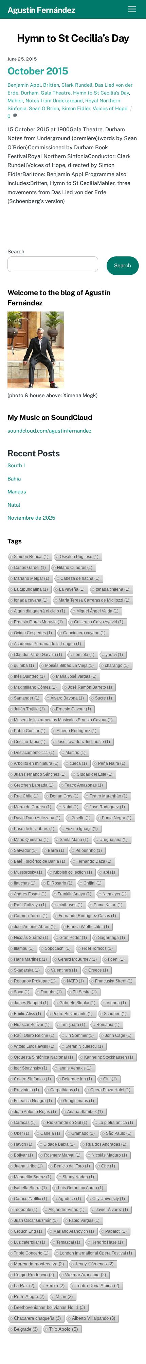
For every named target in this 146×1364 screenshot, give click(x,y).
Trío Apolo (63, 1329)
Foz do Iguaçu (82, 828)
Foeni (116, 959)
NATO (75, 981)
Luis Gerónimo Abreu (80, 1187)
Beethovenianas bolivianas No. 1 (49, 1307)
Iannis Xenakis (75, 1068)
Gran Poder (73, 937)
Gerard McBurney (77, 959)
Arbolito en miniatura (36, 763)
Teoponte (25, 1209)
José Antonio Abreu (35, 926)
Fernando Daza (93, 861)
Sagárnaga (111, 937)
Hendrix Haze (107, 1242)
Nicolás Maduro (109, 1155)
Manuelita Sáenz (32, 1177)
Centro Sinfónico (32, 1079)
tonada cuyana (31, 600)
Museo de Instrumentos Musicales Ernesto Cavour (63, 720)
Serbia (55, 1285)
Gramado (83, 1133)
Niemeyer (115, 894)
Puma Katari (108, 905)
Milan (64, 1296)
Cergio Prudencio (34, 1274)
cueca (78, 763)
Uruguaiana (113, 839)
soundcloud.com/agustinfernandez (49, 431)
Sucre (103, 698)
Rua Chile (26, 796)
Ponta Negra (116, 817)
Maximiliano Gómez (35, 687)
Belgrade (26, 1329)
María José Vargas (76, 676)
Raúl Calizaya (30, 905)
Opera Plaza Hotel (110, 1090)
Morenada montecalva (39, 1263)
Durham (29, 93)
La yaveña (72, 589)
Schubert (115, 1013)
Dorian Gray (64, 796)
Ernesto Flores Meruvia (38, 622)
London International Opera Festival (96, 1253)
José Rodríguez (107, 807)
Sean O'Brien (44, 108)
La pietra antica (115, 1122)
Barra (56, 850)
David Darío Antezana (37, 817)
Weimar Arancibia (85, 1274)
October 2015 (37, 71)
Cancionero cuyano (84, 632)
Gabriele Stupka (77, 1002)
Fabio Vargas (84, 1220)
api (109, 872)
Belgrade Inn (77, 1079)
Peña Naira (111, 763)
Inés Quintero (29, 676)
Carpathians (64, 1090)
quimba (24, 665)
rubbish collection (72, 872)
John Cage (118, 1035)
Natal (13, 505)
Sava (22, 992)
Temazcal (68, 1242)
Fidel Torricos (97, 948)
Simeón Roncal (31, 556)
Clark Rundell (76, 85)
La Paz (24, 1285)
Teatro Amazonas (84, 785)
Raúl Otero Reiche (34, 1035)
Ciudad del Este (94, 774)
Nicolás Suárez (31, 937)
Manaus (16, 491)
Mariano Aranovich (73, 1231)
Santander (26, 698)
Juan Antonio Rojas (35, 1111)
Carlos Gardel (30, 567)
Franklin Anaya (74, 894)
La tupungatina (31, 589)
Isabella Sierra (30, 1187)
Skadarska (27, 970)
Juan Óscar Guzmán (36, 1220)
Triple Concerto (31, 1253)
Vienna (116, 1002)
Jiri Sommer (80, 1035)
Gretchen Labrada (34, 785)
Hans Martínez (30, 959)
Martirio (76, 752)
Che (108, 1166)
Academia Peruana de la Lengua (47, 643)
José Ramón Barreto (90, 687)
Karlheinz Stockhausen (108, 1057)
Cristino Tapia (29, 741)
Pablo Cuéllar (29, 730)
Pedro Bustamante (72, 1013)
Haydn (23, 1144)
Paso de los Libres (34, 828)
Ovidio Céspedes (33, 632)
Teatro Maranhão (108, 796)
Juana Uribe (28, 1166)
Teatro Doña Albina (97, 1285)
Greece (98, 970)
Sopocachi (58, 948)
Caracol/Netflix (30, 1198)
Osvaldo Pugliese (79, 556)
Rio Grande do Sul (67, 1122)
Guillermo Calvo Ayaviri (98, 622)
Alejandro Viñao (67, 1209)
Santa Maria (74, 839)
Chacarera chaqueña (37, 1318)
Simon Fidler (75, 108)
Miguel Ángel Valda (97, 611)
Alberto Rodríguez (76, 730)
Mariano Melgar (31, 578)
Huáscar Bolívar (32, 1024)
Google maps (78, 1100)
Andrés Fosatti (30, 894)
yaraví (114, 654)
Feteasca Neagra (33, 1100)
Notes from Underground (54, 100)
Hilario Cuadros (74, 567)
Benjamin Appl (24, 85)
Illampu (24, 948)
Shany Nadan (78, 1177)
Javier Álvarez (112, 1209)
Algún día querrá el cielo (39, 611)
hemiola (83, 654)
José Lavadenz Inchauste (83, 741)
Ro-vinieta (26, 1090)
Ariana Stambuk (85, 1111)
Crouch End (28, 1231)
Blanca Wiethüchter (88, 926)
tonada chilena (112, 589)
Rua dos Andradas (106, 1144)
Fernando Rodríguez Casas (87, 915)
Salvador (25, 850)
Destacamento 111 (34, 752)
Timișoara (73, 1024)
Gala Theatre (56, 93)
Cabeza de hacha (79, 578)
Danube (51, 992)
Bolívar (23, 1155)
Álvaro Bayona (67, 698)
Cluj (110, 1079)
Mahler (15, 100)
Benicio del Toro (72, 1166)
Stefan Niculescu (84, 1046)
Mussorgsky (28, 872)
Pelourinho (88, 850)
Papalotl (116, 1231)
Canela (50, 1133)
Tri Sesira (85, 992)
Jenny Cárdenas (94, 1263)
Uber (21, 1133)
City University (108, 1198)
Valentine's (64, 970)
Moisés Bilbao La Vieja (69, 665)
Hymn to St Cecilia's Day (101, 93)
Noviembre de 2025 (31, 518)
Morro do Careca (32, 807)
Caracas (25, 1122)
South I (16, 465)
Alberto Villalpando (93, 1318)
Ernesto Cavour (73, 709)
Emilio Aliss (27, 1013)
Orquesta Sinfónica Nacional (43, 1057)
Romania (108, 1024)
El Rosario (59, 883)
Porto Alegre (29, 1296)
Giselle (81, 817)
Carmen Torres (31, 915)
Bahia (14, 479)
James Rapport (31, 1002)
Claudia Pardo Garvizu (38, 654)
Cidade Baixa (59, 1144)
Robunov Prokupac (35, 981)
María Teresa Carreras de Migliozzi (94, 600)
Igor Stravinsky (30, 1068)
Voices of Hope (110, 108)
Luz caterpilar (29, 1242)
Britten (51, 85)
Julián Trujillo (29, 709)
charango (117, 665)
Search (15, 251)
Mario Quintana (31, 839)
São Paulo (118, 1133)
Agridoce (69, 1198)
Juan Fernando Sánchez (40, 774)
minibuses (70, 905)
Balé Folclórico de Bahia (39, 861)
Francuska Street (113, 981)
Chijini (93, 883)
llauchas (25, 883)
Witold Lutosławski (34, 1046)
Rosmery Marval (62, 1155)
